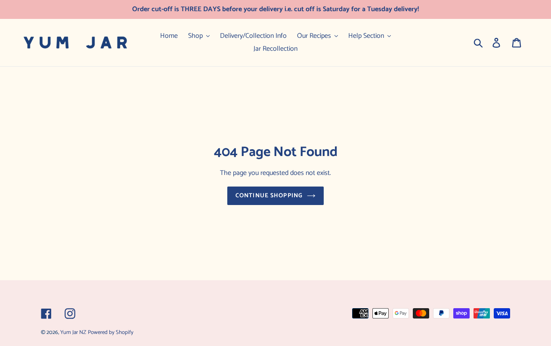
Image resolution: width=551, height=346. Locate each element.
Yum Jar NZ (73, 332)
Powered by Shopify (110, 332)
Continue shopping (269, 196)
